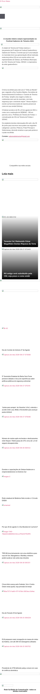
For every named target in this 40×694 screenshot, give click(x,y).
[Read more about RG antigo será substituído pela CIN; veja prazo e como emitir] (20, 263)
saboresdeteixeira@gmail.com (19, 136)
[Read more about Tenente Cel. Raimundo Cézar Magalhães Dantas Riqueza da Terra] (20, 231)
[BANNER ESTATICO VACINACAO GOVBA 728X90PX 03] (20, 29)
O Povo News (5, 1)
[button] (1, 169)
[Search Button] (2, 16)
